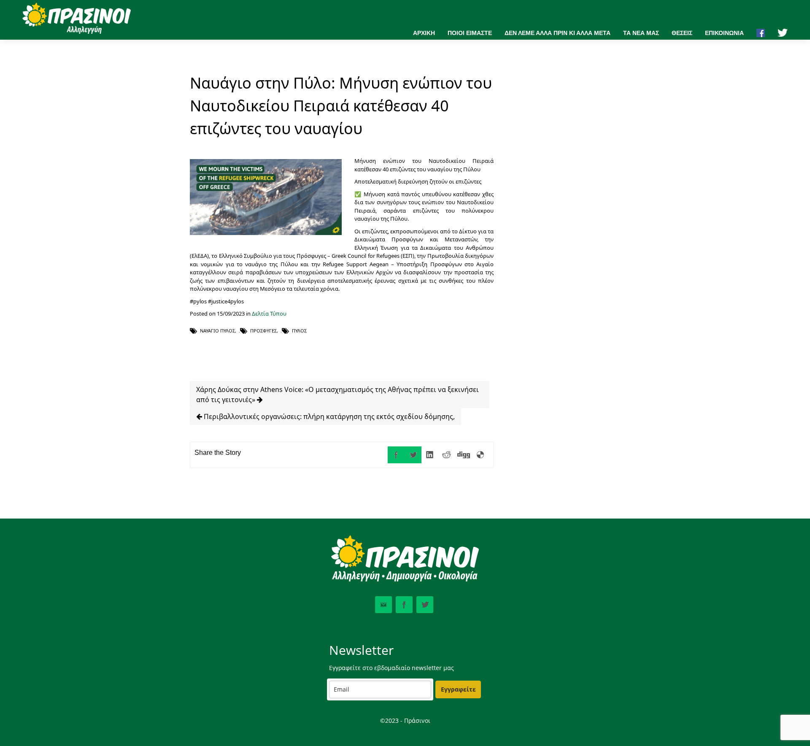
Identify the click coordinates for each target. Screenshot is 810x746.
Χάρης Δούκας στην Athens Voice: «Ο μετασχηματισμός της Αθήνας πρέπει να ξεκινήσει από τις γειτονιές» (337, 394)
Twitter (424, 604)
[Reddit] (446, 454)
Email (383, 604)
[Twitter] (413, 454)
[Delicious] (480, 454)
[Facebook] (396, 454)
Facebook (404, 604)
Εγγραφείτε (458, 689)
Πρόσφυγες (263, 330)
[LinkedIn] (429, 454)
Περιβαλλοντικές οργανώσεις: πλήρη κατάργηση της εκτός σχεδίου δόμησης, (328, 416)
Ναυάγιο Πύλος (217, 330)
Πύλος (299, 330)
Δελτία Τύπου (269, 313)
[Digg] (463, 454)
